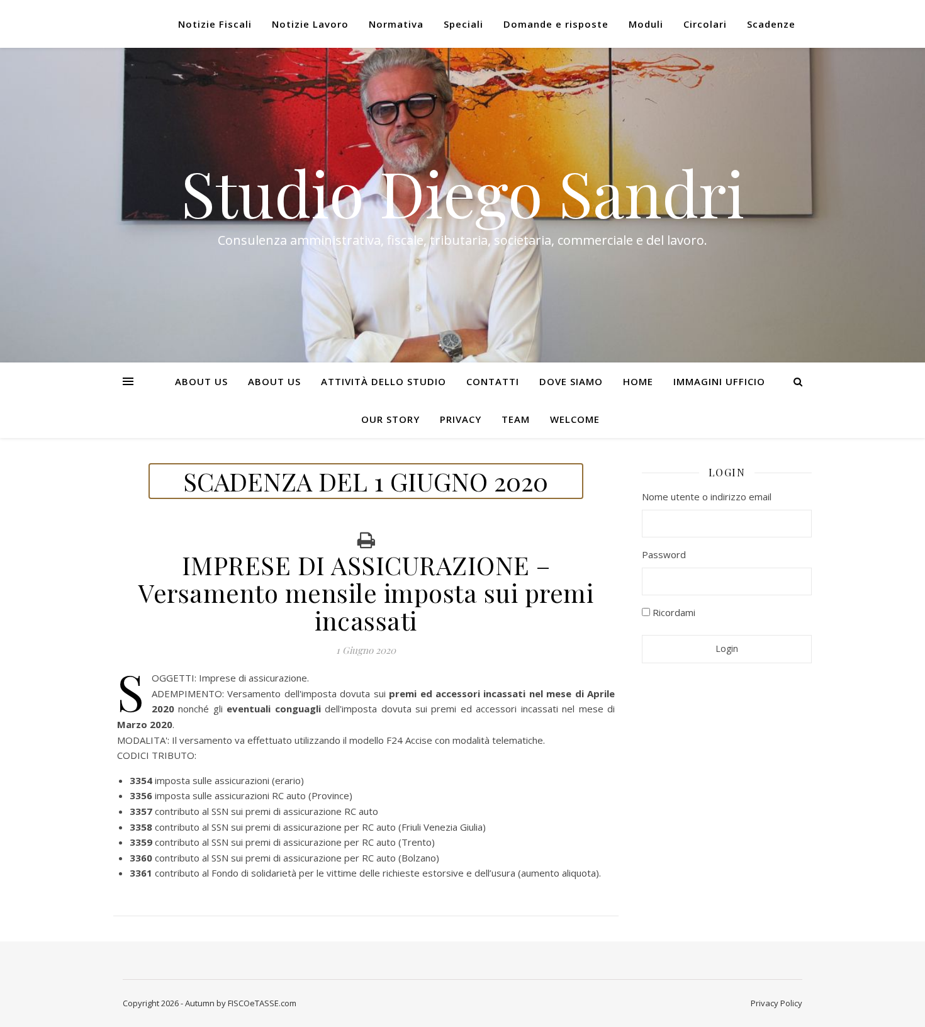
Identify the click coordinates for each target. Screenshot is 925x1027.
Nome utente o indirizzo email (706, 496)
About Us (201, 381)
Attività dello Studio (383, 381)
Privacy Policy (776, 1003)
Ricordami (672, 612)
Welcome (575, 419)
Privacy (460, 419)
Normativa (396, 24)
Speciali (463, 24)
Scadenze (771, 24)
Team (516, 419)
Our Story (390, 419)
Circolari (705, 24)
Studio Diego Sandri (462, 192)
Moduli (646, 24)
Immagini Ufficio (719, 381)
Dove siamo (571, 381)
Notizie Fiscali (215, 24)
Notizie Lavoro (310, 24)
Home (638, 381)
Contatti (492, 381)
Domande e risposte (555, 24)
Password (664, 554)
